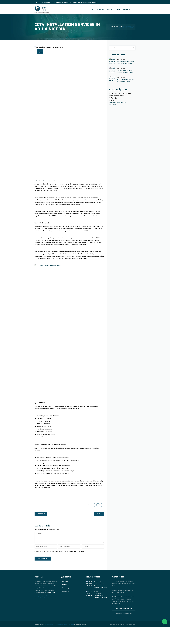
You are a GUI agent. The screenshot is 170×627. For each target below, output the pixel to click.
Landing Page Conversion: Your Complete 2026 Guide (125, 71)
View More (112, 104)
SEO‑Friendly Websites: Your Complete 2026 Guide (125, 80)
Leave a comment (69, 180)
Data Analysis (66, 588)
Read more (51, 592)
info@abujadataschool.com (117, 102)
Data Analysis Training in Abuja (44, 180)
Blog (118, 9)
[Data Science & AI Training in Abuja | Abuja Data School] (42, 9)
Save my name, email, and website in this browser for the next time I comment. (60, 551)
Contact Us (126, 9)
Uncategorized (58, 180)
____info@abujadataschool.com (122, 608)
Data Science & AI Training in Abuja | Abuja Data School (59, 624)
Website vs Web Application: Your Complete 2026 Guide (125, 62)
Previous (41, 514)
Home (92, 9)
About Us (100, 9)
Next (98, 514)
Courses (109, 9)
